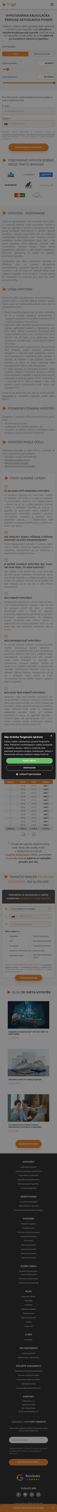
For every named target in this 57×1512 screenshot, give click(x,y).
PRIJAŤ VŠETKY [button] (29, 760)
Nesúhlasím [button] (29, 768)
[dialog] (28, 756)
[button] (28, 774)
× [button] (51, 736)
